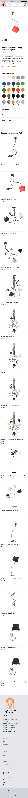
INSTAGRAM (6, 777)
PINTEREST (6, 782)
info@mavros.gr (10, 731)
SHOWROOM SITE (7, 768)
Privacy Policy (7, 751)
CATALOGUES (6, 748)
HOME (4, 755)
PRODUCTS (5, 761)
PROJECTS (5, 744)
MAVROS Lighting (12, 63)
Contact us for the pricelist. (9, 66)
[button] (25, 24)
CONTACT (5, 765)
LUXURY (5, 758)
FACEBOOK (6, 772)
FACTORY (5, 738)
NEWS (4, 741)
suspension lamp (10, 58)
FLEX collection (6, 60)
